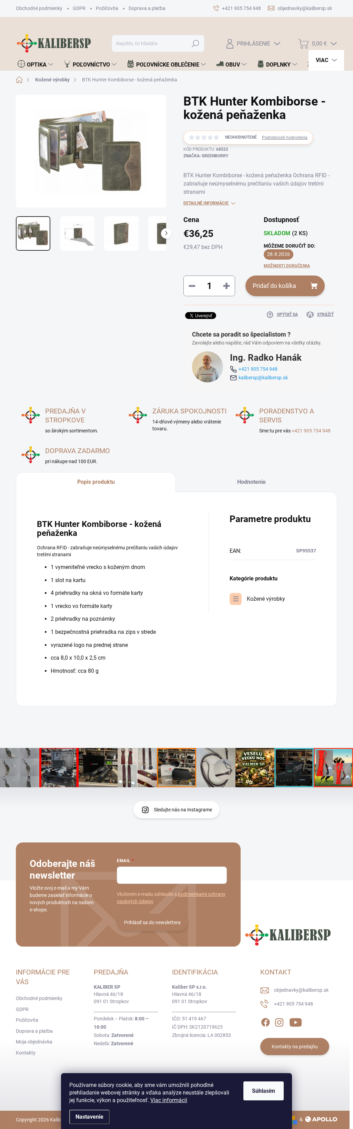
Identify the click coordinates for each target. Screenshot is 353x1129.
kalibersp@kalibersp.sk (263, 377)
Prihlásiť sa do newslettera (152, 922)
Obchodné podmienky (39, 8)
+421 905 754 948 (258, 369)
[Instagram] (279, 1021)
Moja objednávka (34, 1042)
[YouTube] (295, 1021)
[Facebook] (265, 1021)
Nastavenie (89, 1116)
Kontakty (26, 1053)
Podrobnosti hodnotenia (284, 137)
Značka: (205, 155)
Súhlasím (263, 1091)
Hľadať (195, 43)
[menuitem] (35, 64)
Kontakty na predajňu (295, 1046)
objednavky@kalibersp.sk (301, 990)
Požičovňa (107, 8)
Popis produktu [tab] (96, 482)
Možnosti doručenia (287, 265)
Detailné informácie (206, 203)
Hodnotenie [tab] (251, 482)
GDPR (79, 8)
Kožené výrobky (266, 599)
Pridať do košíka (274, 285)
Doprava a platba (147, 8)
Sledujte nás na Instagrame (183, 809)
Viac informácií (168, 1100)
